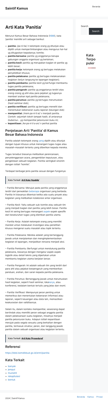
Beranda (96, 6)
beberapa (34, 191)
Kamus (90, 397)
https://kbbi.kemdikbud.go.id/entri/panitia (27, 353)
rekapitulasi (14, 376)
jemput (11, 369)
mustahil (12, 373)
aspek (46, 211)
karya (52, 282)
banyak (12, 366)
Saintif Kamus (16, 8)
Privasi (99, 397)
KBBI (52, 35)
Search (84, 26)
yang (41, 140)
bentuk (11, 379)
